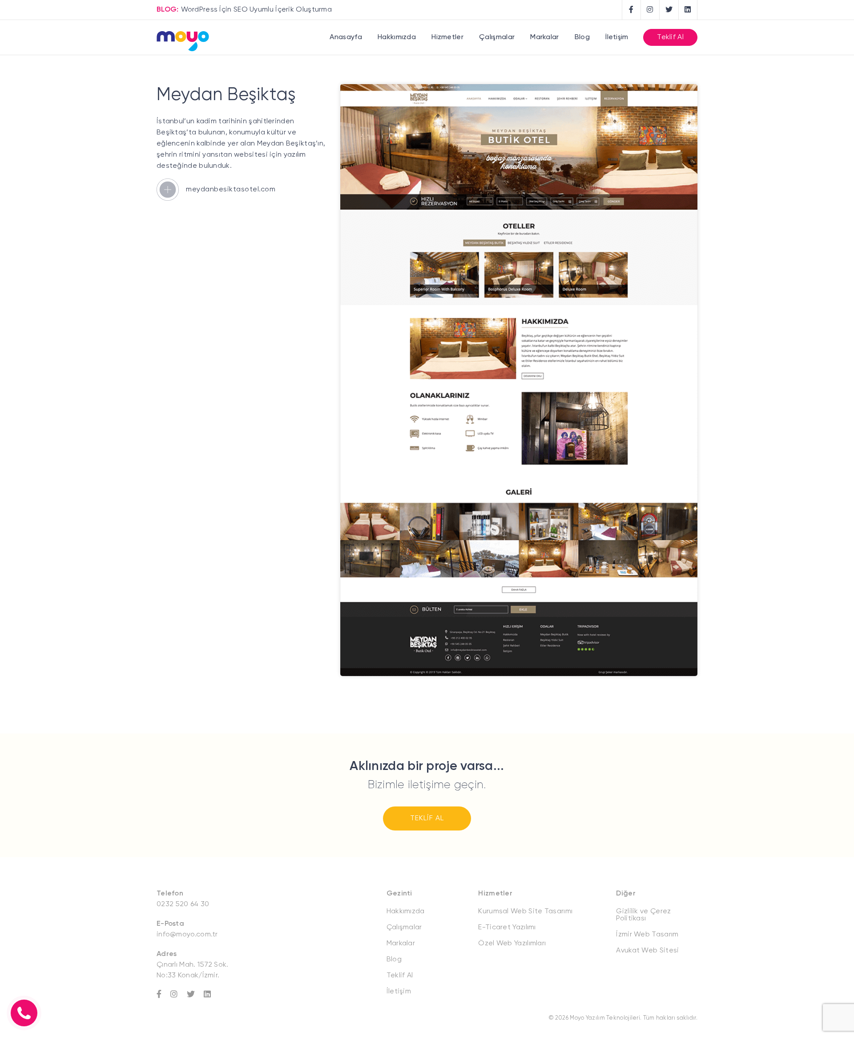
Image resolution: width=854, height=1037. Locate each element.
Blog (582, 37)
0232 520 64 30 (183, 904)
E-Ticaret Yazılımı (507, 927)
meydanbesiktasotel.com (230, 189)
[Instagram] (178, 994)
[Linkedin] (212, 994)
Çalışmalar (497, 37)
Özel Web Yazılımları (512, 943)
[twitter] (669, 10)
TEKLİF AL (427, 818)
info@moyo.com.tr (187, 934)
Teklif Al (670, 37)
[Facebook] (163, 994)
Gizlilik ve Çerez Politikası (643, 915)
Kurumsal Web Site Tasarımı (525, 911)
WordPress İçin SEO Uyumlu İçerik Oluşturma (256, 9)
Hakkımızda (397, 37)
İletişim (616, 37)
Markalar (544, 37)
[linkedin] (688, 10)
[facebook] (631, 10)
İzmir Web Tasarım (647, 934)
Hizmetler (447, 37)
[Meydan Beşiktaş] (518, 674)
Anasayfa (346, 37)
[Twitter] (195, 994)
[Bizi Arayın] (24, 1013)
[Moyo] (183, 42)
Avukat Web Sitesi (647, 950)
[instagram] (650, 10)
